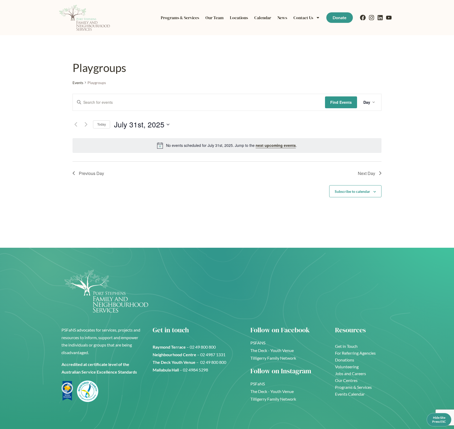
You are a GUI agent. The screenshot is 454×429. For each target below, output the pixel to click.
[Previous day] (76, 124)
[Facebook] (363, 17)
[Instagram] (371, 17)
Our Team (214, 17)
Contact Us (303, 17)
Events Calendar (350, 393)
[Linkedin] (380, 17)
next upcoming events (276, 145)
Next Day (366, 173)
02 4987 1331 (213, 354)
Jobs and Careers (350, 373)
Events (78, 82)
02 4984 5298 (195, 369)
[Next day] (86, 124)
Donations (344, 359)
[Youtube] (389, 17)
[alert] (227, 145)
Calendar (262, 17)
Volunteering (347, 366)
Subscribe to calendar (352, 191)
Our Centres (346, 380)
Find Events (341, 102)
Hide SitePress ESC (439, 419)
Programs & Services (180, 17)
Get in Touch (346, 346)
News (282, 17)
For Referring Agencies (355, 352)
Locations (239, 17)
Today (101, 124)
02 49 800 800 (203, 346)
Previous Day (91, 173)
